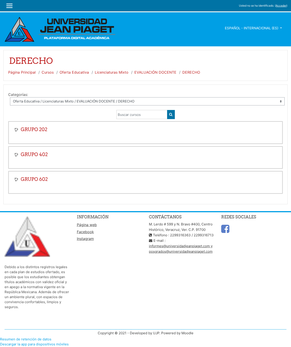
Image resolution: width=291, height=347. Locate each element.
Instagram (85, 238)
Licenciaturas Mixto (111, 72)
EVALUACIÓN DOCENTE (155, 72)
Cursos (48, 72)
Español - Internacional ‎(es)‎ (252, 28)
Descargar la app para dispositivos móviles (34, 344)
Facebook (85, 232)
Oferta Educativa (74, 72)
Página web (87, 224)
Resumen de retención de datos (25, 339)
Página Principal (22, 72)
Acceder (281, 5)
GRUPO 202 (34, 129)
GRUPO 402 (34, 154)
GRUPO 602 (34, 179)
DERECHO (191, 72)
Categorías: (18, 94)
